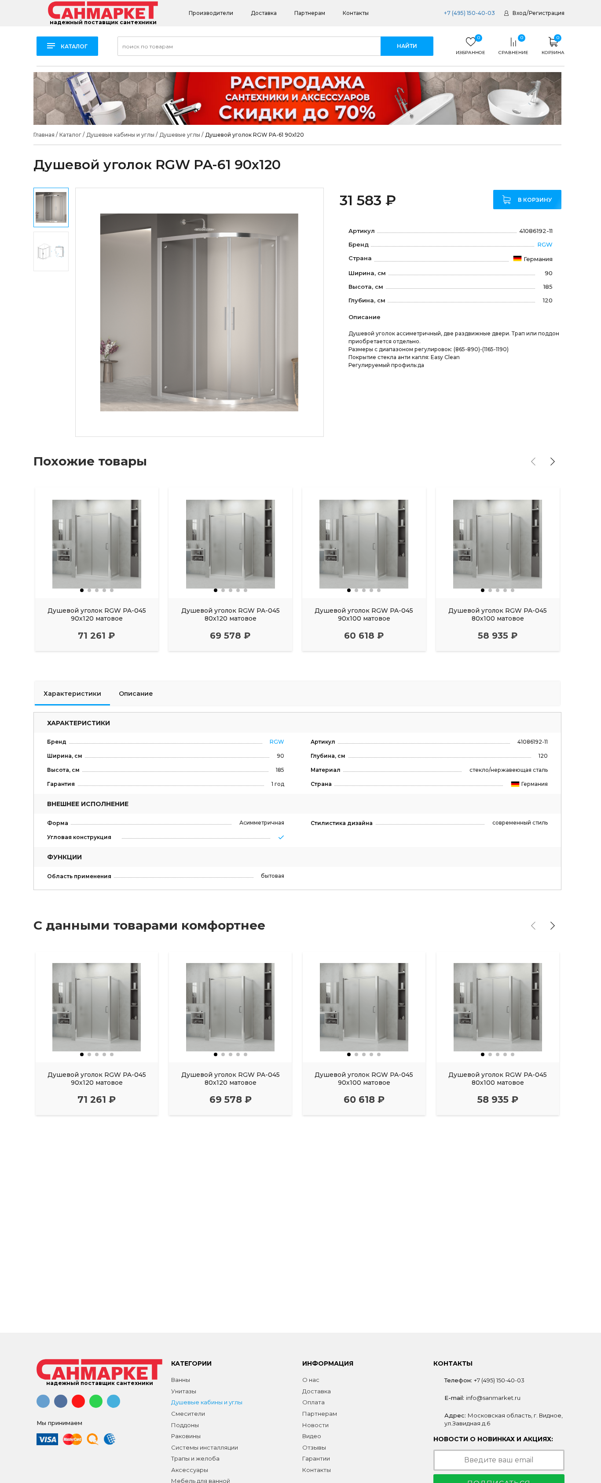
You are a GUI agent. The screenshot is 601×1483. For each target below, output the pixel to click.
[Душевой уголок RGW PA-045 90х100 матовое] (364, 543)
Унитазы (183, 1391)
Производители (211, 13)
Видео (311, 1435)
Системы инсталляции (204, 1447)
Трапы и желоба (195, 1458)
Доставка (264, 13)
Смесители (188, 1413)
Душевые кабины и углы (206, 1402)
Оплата (313, 1402)
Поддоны (185, 1424)
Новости (315, 1424)
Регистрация (546, 13)
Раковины (186, 1435)
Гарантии (316, 1458)
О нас (310, 1379)
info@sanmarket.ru (493, 1397)
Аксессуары (189, 1469)
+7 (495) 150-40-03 (469, 13)
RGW (545, 244)
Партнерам (309, 13)
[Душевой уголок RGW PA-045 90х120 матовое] (97, 543)
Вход (519, 13)
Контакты (356, 13)
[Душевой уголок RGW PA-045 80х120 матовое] (230, 543)
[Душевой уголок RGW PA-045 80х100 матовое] (498, 543)
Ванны (180, 1379)
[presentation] (533, 461)
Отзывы (314, 1447)
